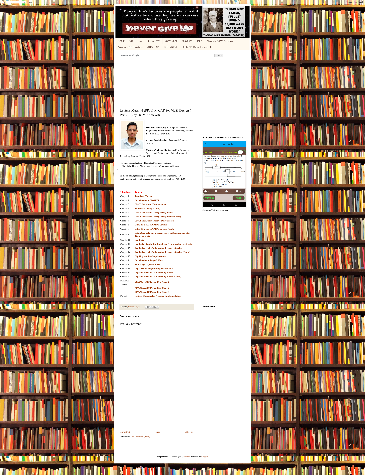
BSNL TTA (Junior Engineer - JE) (197, 46)
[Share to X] (152, 307)
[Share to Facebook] (154, 307)
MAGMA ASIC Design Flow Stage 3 (152, 291)
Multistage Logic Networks (147, 264)
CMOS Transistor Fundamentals (150, 204)
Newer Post (125, 431)
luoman (187, 456)
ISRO (199, 41)
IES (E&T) (187, 41)
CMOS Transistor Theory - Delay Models (154, 220)
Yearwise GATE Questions (130, 46)
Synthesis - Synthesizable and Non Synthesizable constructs (163, 244)
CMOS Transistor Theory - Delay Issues (154, 212)
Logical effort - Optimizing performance (154, 268)
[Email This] (146, 307)
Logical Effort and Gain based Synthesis (154, 272)
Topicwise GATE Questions (220, 41)
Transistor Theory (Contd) (147, 208)
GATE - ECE (171, 41)
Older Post (189, 431)
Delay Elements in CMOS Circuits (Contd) (155, 228)
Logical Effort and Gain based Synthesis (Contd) (158, 276)
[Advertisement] (182, 81)
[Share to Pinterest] (157, 307)
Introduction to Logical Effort (149, 260)
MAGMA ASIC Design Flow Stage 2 (152, 287)
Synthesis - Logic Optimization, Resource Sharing (158, 248)
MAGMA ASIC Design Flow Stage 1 (152, 282)
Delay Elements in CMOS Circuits (151, 224)
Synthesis (139, 239)
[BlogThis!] (149, 307)
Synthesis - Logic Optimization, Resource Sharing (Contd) (162, 252)
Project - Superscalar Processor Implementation (158, 295)
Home (157, 431)
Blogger (204, 456)
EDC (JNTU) (170, 46)
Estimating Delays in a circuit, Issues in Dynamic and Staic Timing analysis (162, 234)
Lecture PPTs (154, 41)
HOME (121, 41)
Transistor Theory (143, 196)
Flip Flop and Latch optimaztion (150, 256)
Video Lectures (136, 41)
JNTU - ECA (153, 46)
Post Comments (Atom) (140, 436)
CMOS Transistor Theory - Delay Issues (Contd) (158, 216)
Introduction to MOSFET (147, 200)
